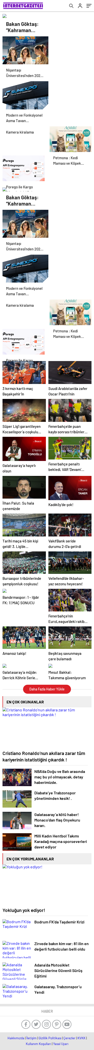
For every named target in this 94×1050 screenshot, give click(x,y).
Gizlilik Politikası (50, 1038)
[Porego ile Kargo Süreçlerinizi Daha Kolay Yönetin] (24, 167)
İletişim (31, 1038)
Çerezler (69, 1038)
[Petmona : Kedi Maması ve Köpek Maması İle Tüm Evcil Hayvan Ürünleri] (71, 138)
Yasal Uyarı (60, 1044)
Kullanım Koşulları (38, 1044)
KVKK (81, 1038)
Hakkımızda (16, 1038)
